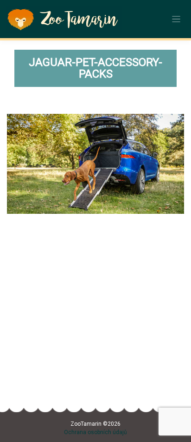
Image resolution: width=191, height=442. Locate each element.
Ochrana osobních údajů (95, 432)
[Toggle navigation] (176, 19)
